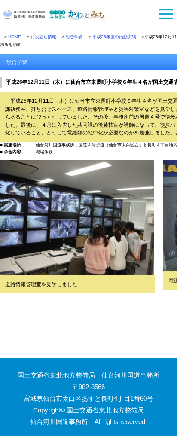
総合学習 (74, 36)
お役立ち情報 (43, 36)
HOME (14, 36)
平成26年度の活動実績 (114, 36)
